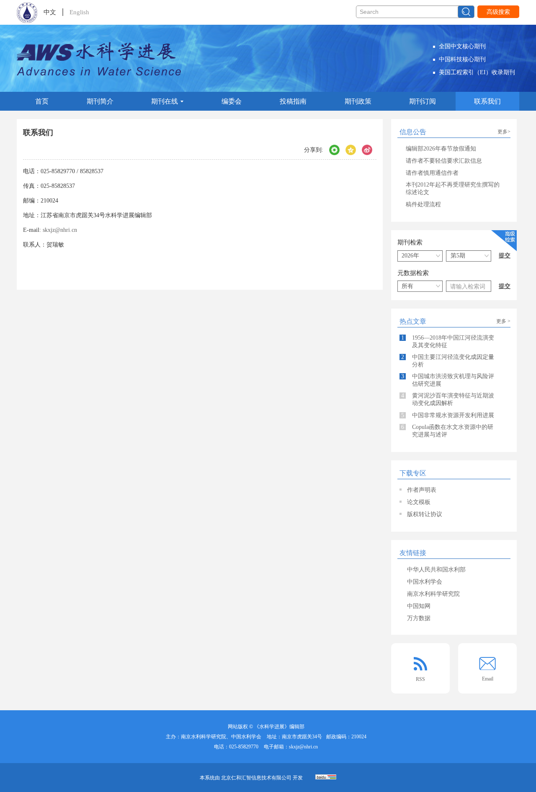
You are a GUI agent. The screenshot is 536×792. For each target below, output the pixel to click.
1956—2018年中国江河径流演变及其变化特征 (447, 341)
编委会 (232, 101)
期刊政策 (358, 101)
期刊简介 (100, 101)
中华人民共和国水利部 (436, 569)
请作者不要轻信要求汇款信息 (444, 161)
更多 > (503, 321)
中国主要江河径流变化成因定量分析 (447, 361)
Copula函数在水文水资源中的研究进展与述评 (447, 431)
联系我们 (487, 101)
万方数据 (418, 618)
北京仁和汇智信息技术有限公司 (256, 778)
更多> (503, 132)
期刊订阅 (422, 101)
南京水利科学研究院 (433, 594)
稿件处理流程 (423, 204)
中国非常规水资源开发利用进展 (447, 415)
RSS (420, 679)
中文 (50, 12)
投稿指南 (293, 101)
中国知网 (418, 606)
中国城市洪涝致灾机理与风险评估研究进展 (447, 380)
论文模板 (418, 502)
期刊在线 (164, 101)
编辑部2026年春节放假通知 (441, 148)
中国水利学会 (424, 582)
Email (487, 679)
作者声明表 (421, 490)
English (79, 12)
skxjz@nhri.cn (60, 230)
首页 (42, 101)
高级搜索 (498, 12)
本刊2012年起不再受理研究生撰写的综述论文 (453, 188)
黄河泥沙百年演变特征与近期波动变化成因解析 (447, 399)
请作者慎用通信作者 (432, 173)
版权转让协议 (424, 514)
